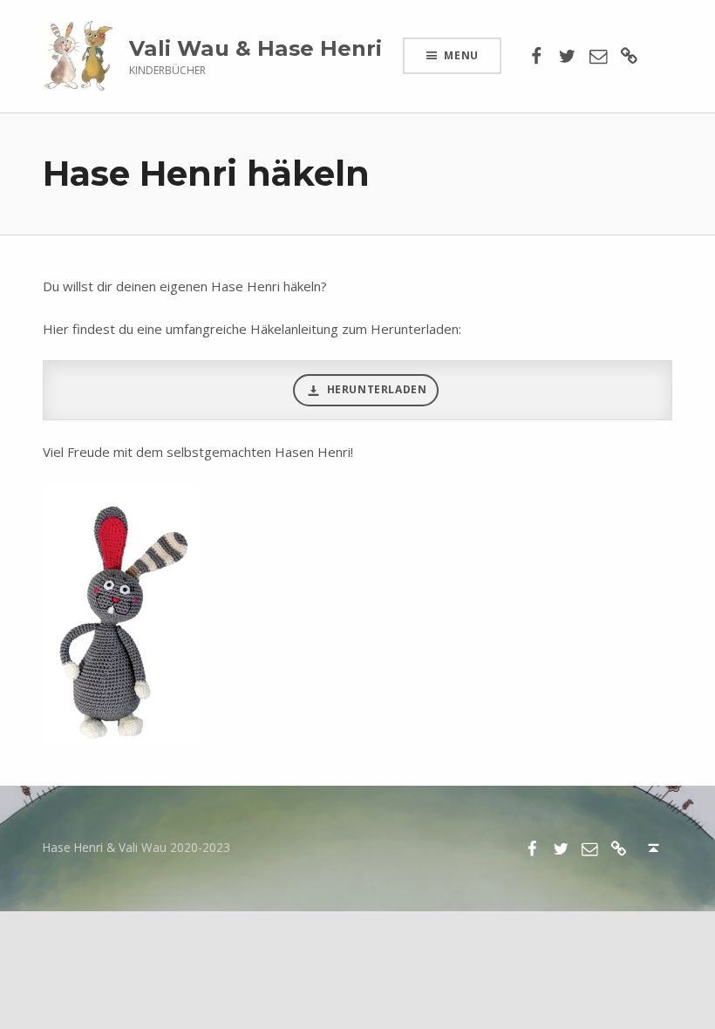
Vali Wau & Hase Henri (255, 48)
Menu (461, 55)
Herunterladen (377, 389)
